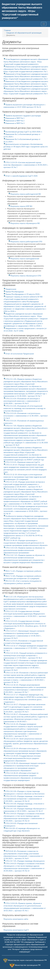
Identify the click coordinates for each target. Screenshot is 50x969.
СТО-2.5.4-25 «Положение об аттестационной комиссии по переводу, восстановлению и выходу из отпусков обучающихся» (24, 408)
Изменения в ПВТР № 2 (14, 121)
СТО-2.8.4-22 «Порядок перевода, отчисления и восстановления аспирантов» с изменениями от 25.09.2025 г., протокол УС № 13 (24, 798)
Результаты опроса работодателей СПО (26, 242)
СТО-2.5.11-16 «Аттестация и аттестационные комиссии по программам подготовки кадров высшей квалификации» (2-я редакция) (25, 477)
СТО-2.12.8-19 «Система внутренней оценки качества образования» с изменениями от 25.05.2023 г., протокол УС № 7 (26, 164)
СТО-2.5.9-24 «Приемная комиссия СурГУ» (22, 462)
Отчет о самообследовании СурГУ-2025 (21, 176)
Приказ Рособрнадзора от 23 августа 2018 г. (22, 294)
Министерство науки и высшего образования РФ (27, 960)
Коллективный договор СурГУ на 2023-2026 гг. (23, 132)
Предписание (10, 289)
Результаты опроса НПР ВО (21, 206)
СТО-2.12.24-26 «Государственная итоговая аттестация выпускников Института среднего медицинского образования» (22, 758)
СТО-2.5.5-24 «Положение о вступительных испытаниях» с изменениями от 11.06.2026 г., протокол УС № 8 (26, 415)
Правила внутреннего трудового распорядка (23, 116)
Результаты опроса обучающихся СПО (25, 276)
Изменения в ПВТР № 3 (14, 123)
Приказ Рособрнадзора (14, 292)
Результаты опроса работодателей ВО (25, 194)
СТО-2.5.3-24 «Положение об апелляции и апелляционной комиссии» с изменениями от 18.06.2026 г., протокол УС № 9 (22, 401)
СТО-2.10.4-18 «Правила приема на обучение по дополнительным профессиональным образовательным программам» (24, 550)
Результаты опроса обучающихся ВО (25, 223)
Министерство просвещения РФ (28, 965)
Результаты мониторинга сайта (16, 919)
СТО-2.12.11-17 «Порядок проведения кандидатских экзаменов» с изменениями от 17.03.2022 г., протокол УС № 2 (25, 648)
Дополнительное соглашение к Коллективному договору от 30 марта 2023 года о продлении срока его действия (26, 146)
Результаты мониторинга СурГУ (16, 930)
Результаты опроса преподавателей (24, 259)
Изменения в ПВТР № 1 (14, 118)
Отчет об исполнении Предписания (19, 354)
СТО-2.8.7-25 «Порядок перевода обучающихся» (25, 861)
